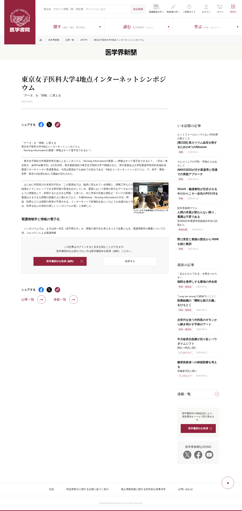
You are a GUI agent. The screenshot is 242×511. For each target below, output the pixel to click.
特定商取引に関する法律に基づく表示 (87, 489)
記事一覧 (70, 40)
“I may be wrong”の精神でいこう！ (197, 300)
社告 (51, 489)
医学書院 (19, 22)
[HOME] (40, 39)
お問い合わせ (185, 489)
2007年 (84, 40)
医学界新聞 (54, 40)
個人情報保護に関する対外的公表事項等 (143, 489)
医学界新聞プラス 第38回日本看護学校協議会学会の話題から (197, 216)
